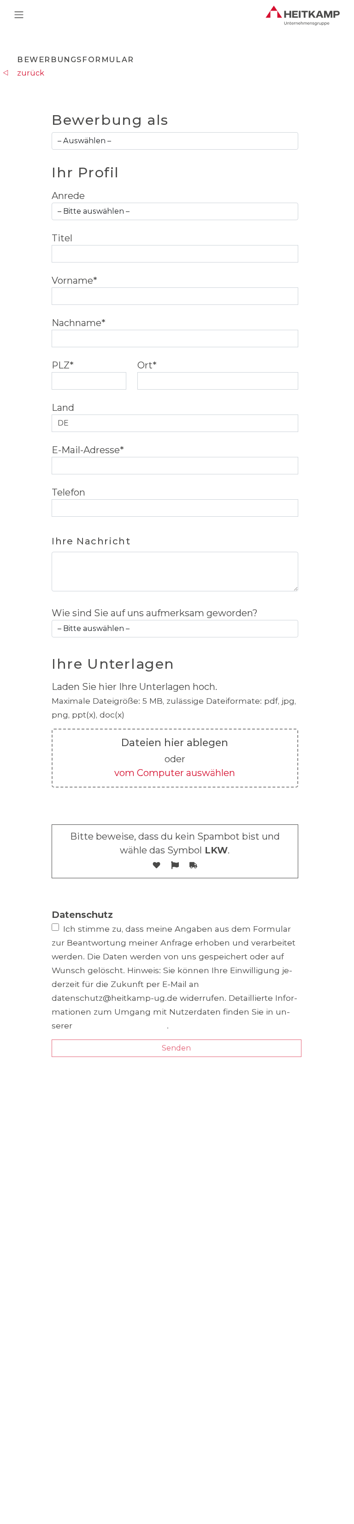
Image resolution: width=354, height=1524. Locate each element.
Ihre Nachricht (91, 541)
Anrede (68, 195)
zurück (30, 73)
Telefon (68, 492)
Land (63, 407)
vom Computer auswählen (174, 772)
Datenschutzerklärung (121, 1025)
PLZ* (63, 365)
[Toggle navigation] (18, 15)
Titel (62, 238)
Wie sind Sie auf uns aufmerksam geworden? (155, 613)
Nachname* (79, 322)
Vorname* (74, 280)
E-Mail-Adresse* (88, 449)
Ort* (147, 365)
